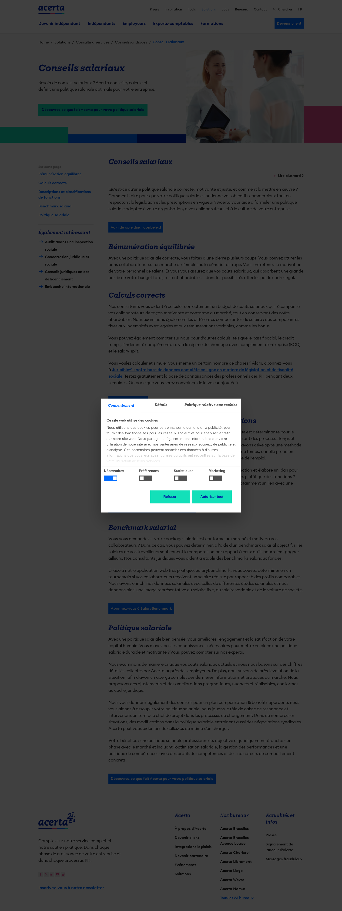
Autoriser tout (211, 497)
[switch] (145, 478)
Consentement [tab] (121, 405)
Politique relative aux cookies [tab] (210, 404)
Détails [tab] (161, 404)
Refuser (169, 497)
